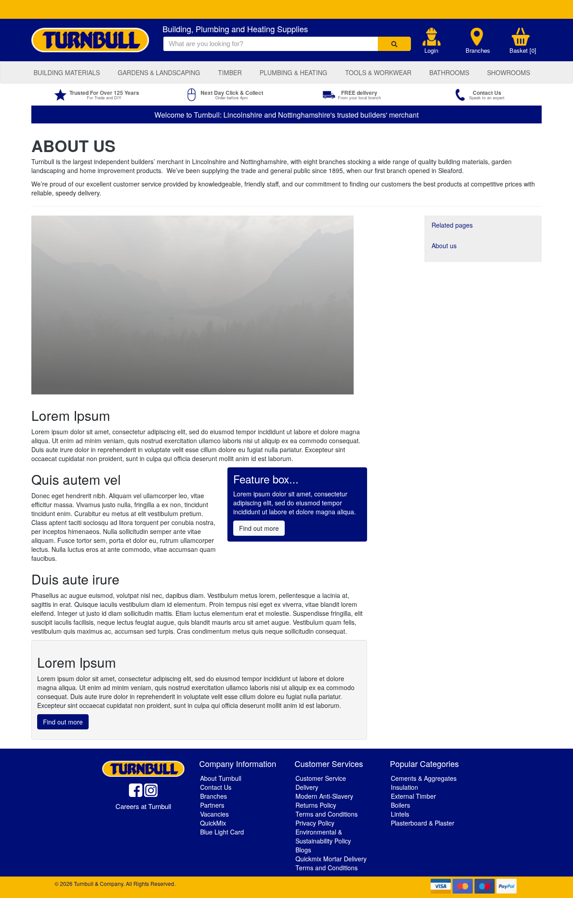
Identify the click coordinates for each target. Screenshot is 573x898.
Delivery (306, 787)
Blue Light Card (222, 831)
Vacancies (214, 813)
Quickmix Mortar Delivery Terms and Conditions (331, 863)
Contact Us (215, 787)
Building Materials (67, 72)
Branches (478, 51)
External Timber (413, 796)
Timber (230, 72)
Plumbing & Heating (293, 72)
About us (444, 245)
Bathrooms (449, 72)
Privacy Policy (314, 822)
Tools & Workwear (378, 72)
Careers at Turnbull (143, 806)
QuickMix (213, 822)
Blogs (303, 849)
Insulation (404, 787)
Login (431, 51)
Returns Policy (315, 805)
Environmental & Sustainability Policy (323, 836)
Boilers (400, 805)
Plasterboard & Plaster (422, 822)
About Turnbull (220, 778)
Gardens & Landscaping (159, 72)
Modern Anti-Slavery (324, 796)
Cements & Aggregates (424, 778)
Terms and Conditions (326, 813)
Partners (212, 805)
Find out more (259, 528)
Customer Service (320, 778)
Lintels (400, 813)
